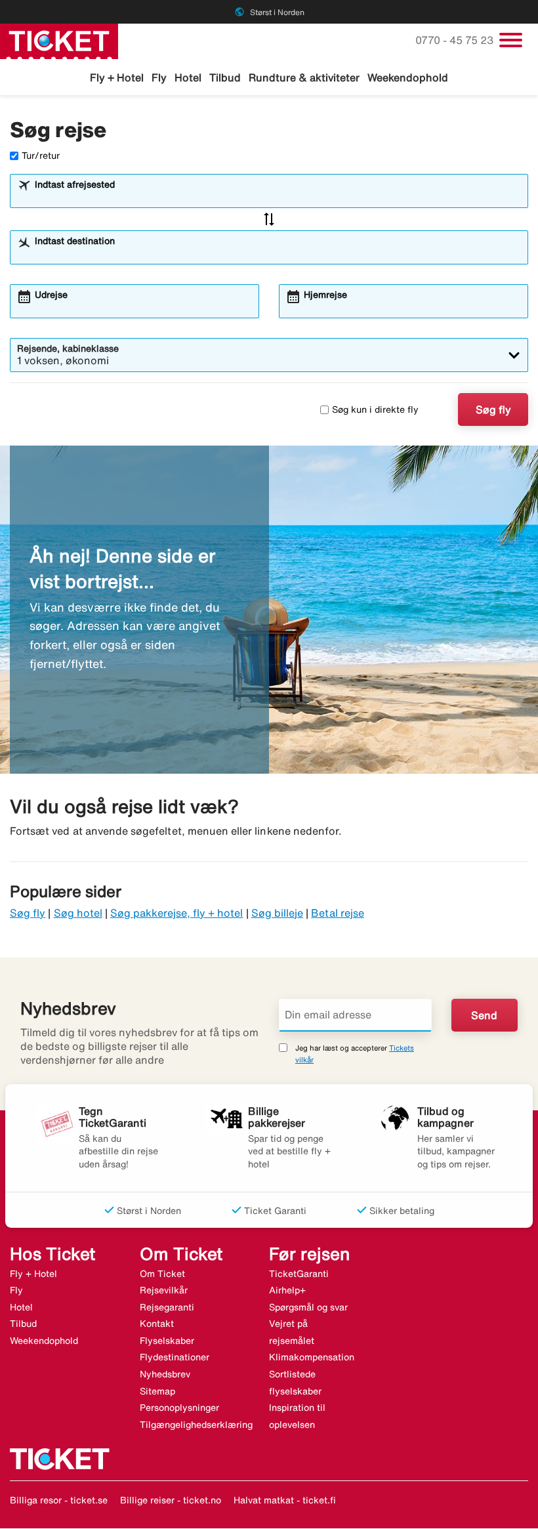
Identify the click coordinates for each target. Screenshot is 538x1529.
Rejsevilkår (164, 1290)
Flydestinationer (174, 1357)
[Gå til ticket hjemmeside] (59, 40)
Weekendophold (407, 77)
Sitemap (157, 1391)
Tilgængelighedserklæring (196, 1424)
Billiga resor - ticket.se (59, 1500)
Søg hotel (78, 913)
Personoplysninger (179, 1407)
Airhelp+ (287, 1290)
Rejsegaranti (167, 1307)
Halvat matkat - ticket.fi (285, 1500)
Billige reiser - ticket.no (170, 1500)
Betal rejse (337, 913)
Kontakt (157, 1323)
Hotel (188, 77)
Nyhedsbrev (165, 1374)
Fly (159, 77)
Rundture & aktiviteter (304, 77)
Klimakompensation (311, 1357)
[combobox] (277, 197)
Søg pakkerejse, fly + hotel (176, 913)
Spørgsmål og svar (308, 1307)
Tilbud (225, 77)
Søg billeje (277, 913)
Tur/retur (41, 155)
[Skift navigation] (510, 40)
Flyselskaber (167, 1340)
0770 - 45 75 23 (455, 40)
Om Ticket (162, 1273)
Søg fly (493, 409)
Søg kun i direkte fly (375, 409)
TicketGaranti (299, 1273)
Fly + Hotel (117, 77)
